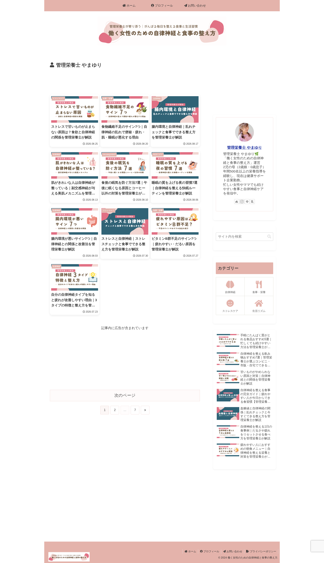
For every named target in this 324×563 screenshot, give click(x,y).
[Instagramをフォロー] (241, 201)
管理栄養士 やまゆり (244, 147)
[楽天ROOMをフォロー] (252, 201)
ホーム (192, 551)
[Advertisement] (125, 79)
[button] (269, 236)
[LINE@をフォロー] (247, 201)
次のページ (125, 395)
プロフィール (211, 551)
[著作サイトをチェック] (236, 201)
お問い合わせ (234, 551)
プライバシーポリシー (262, 551)
